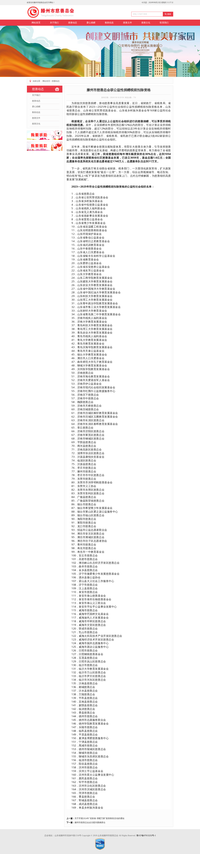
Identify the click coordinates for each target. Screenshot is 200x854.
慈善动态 (56, 81)
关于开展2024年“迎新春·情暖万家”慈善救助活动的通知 (99, 818)
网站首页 (36, 22)
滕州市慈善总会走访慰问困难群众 (90, 822)
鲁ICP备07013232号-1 (146, 835)
